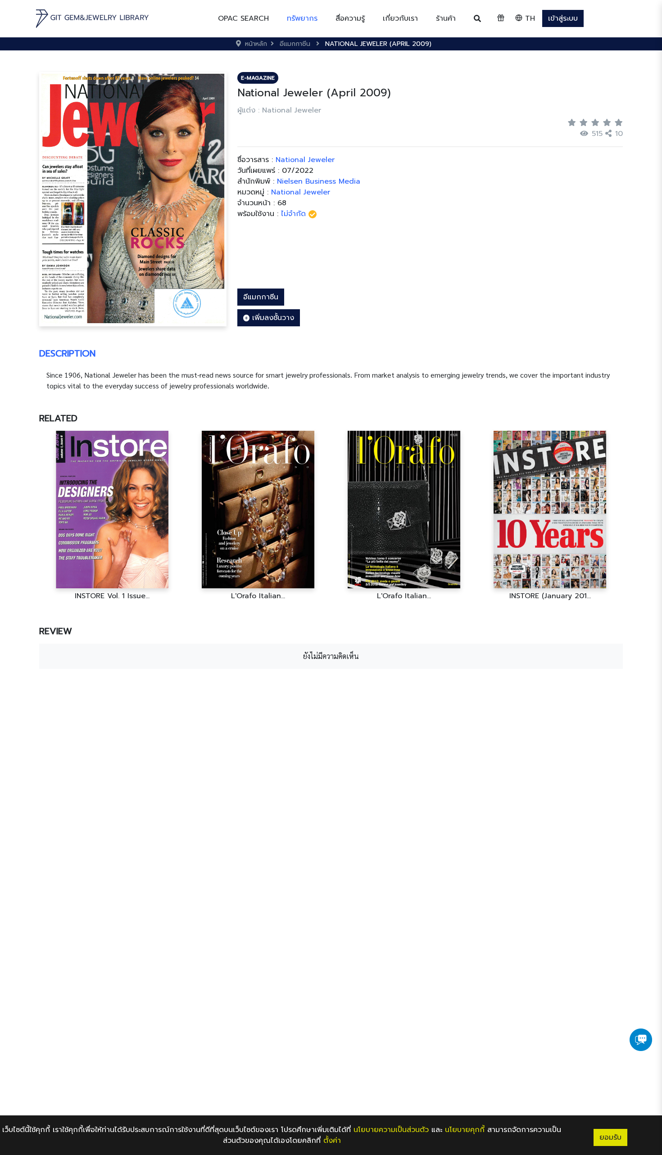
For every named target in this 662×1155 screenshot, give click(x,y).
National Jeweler (300, 192)
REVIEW (55, 631)
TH (528, 18)
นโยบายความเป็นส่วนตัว (391, 1129)
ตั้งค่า (332, 1140)
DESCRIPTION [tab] (67, 353)
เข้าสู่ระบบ (563, 18)
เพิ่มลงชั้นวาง (271, 317)
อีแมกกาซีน (260, 297)
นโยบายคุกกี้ (465, 1129)
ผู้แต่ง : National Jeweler (279, 110)
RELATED (58, 418)
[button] (302, 18)
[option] (112, 515)
